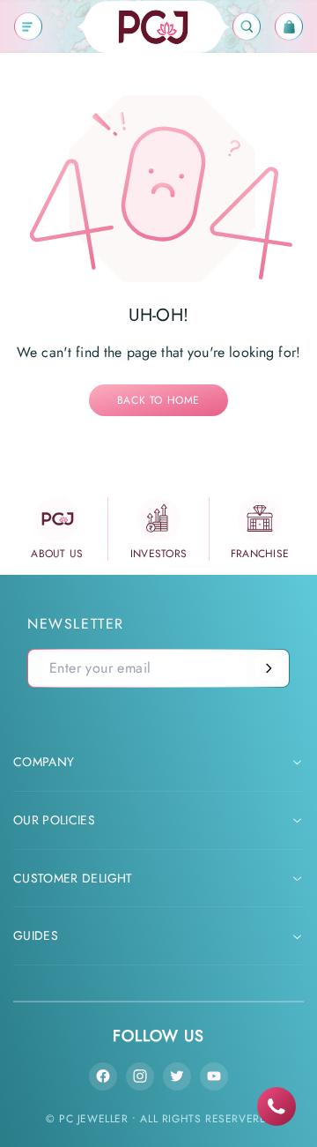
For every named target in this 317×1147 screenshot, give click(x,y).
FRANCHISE (260, 554)
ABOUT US (57, 554)
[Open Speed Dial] (276, 1106)
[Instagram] (140, 1076)
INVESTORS (159, 554)
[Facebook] (103, 1076)
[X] (177, 1076)
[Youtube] (214, 1076)
